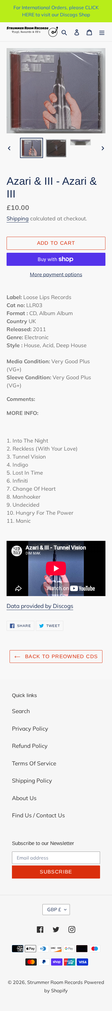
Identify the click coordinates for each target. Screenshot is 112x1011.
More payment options (56, 274)
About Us (24, 798)
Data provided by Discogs (40, 605)
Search (21, 711)
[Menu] (102, 32)
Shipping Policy (32, 780)
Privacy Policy (30, 728)
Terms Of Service (34, 763)
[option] (31, 147)
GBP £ (54, 909)
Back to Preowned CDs (60, 656)
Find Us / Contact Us (38, 815)
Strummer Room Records (55, 982)
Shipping (18, 218)
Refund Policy (29, 745)
